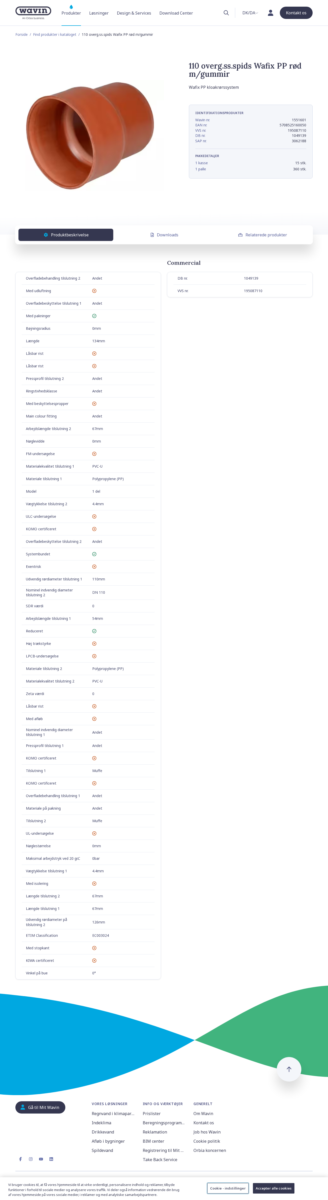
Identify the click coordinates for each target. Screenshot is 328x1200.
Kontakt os (203, 1123)
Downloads (167, 235)
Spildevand (102, 1150)
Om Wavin (203, 1113)
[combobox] (250, 13)
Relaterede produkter (266, 235)
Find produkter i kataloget (54, 34)
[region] (164, 1188)
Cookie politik (206, 1141)
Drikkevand (103, 1132)
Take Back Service (160, 1159)
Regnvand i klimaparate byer (114, 1113)
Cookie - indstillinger (228, 1188)
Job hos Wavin (207, 1132)
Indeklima (101, 1123)
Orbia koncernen (209, 1150)
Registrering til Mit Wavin (165, 1150)
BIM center (153, 1141)
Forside (21, 34)
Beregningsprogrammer (165, 1123)
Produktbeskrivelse (70, 235)
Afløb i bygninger (108, 1141)
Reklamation (155, 1132)
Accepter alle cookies (274, 1188)
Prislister (152, 1113)
